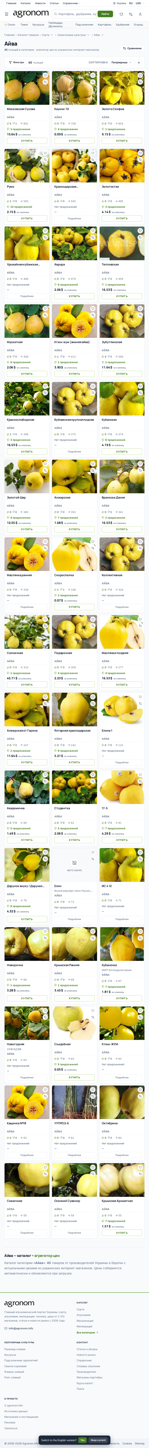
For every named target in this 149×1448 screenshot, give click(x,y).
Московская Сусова (21, 109)
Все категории (86, 1332)
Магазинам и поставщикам (21, 1416)
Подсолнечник (84, 24)
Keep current (98, 1440)
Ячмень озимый (14, 1371)
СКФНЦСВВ (14, 1049)
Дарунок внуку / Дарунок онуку (25, 886)
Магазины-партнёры (89, 1377)
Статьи (54, 3)
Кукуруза (38, 24)
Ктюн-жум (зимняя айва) (72, 342)
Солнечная (15, 653)
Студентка (62, 808)
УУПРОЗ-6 (61, 1123)
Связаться (10, 1428)
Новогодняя (15, 1044)
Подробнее (74, 218)
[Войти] (140, 14)
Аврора (59, 264)
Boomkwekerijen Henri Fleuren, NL (72, 891)
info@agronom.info (21, 1328)
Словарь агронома (88, 1366)
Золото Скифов (113, 109)
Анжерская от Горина (22, 731)
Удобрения (122, 24)
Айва (97, 34)
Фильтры (18, 62)
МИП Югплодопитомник (117, 970)
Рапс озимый (12, 1377)
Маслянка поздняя (115, 653)
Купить (27, 140)
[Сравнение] (130, 14)
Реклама (9, 1422)
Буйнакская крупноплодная (74, 420)
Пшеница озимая (14, 1349)
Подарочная (63, 653)
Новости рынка (86, 1354)
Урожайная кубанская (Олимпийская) (22, 264)
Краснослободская (20, 420)
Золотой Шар (16, 497)
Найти (105, 13)
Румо (10, 187)
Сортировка (98, 62)
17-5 (104, 808)
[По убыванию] (138, 62)
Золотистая (110, 187)
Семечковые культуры (71, 34)
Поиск (80, 1388)
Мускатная (15, 342)
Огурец (138, 24)
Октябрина (110, 1123)
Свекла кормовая (15, 1366)
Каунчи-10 (61, 109)
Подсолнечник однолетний (21, 1360)
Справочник (70, 3)
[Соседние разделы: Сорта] (51, 35)
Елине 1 (107, 731)
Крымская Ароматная (117, 1201)
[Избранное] (121, 14)
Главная (11, 3)
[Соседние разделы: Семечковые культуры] (88, 35)
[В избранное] (45, 75)
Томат (24, 24)
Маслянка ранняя (19, 575)
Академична (16, 808)
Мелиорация (84, 1326)
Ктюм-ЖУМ (110, 1044)
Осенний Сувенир (67, 1201)
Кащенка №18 (16, 1123)
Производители (86, 1371)
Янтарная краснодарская (72, 731)
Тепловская (110, 264)
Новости (40, 3)
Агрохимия (83, 1314)
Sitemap (140, 1443)
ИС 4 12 (107, 886)
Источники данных (16, 1411)
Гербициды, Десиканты (56, 24)
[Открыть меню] (6, 14)
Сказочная (14, 1201)
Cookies (127, 1443)
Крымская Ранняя (66, 965)
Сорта (45, 34)
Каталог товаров (28, 34)
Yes (82, 1440)
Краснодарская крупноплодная (65, 187)
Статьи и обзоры (87, 1349)
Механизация (85, 1320)
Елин (57, 886)
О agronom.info (13, 1405)
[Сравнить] (45, 82)
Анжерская (62, 497)
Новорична (15, 965)
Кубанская (109, 420)
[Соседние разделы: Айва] (102, 35)
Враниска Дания (113, 497)
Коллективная (112, 575)
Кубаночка (109, 965)
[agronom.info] (31, 14)
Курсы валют (85, 1383)
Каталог (26, 3)
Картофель (104, 24)
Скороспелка (64, 575)
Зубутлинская (112, 342)
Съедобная (62, 1044)
